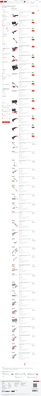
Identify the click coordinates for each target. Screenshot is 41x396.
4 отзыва (6, 373)
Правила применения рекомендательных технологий (5, 388)
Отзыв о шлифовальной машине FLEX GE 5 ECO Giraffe (19, 374)
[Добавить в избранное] (38, 11)
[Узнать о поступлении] (34, 153)
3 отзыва (31, 373)
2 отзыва (18, 373)
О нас (2, 384)
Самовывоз (15, 385)
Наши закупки (9, 387)
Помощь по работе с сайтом (23, 385)
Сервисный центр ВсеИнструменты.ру (23, 384)
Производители (3, 386)
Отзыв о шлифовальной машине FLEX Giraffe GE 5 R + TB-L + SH (31, 374)
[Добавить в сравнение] (38, 12)
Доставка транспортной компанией (16, 384)
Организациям (9, 386)
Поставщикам (9, 385)
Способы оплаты (16, 386)
